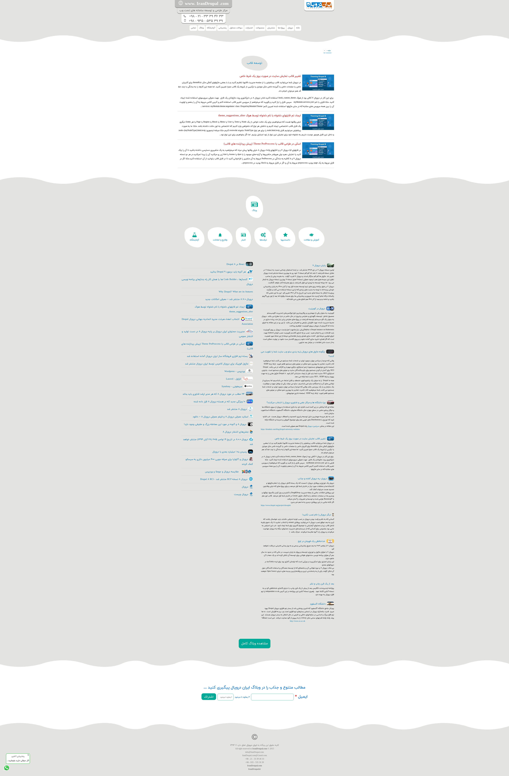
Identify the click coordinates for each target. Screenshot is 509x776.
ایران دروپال (251, 745)
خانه (298, 28)
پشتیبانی (222, 28)
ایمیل (301, 697)
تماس (193, 28)
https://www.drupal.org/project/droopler (276, 505)
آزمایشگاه (211, 28)
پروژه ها (281, 28)
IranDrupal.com (259, 748)
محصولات (260, 28)
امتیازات (249, 28)
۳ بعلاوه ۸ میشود (242, 697)
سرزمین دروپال (313, 426)
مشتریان (271, 28)
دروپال (290, 28)
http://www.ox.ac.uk (297, 621)
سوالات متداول (236, 28)
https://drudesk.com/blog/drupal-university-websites (280, 429)
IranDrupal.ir (254, 769)
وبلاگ (201, 28)
